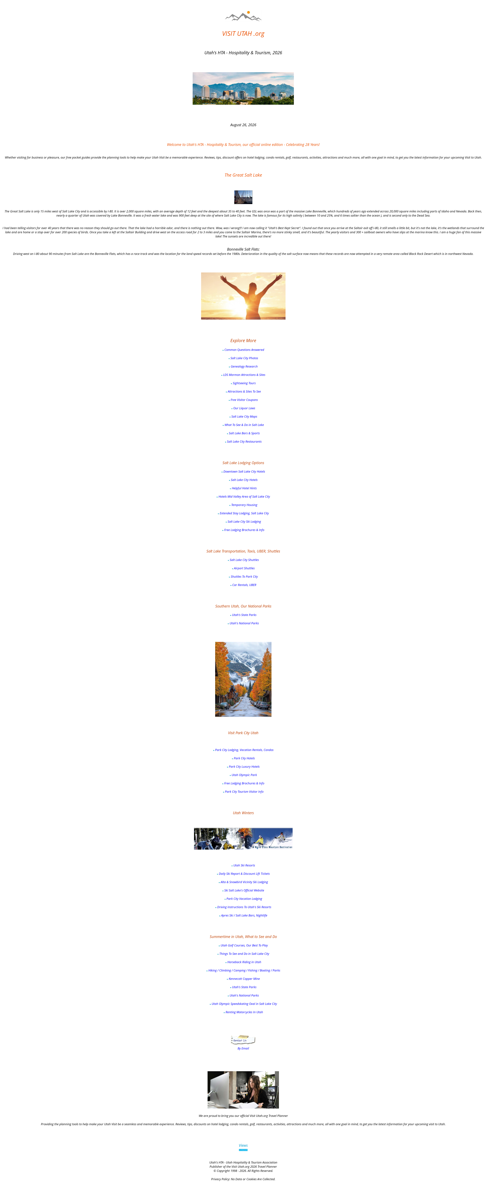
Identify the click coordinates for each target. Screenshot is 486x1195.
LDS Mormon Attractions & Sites (243, 375)
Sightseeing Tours (244, 383)
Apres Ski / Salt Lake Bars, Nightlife (243, 915)
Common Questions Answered (244, 350)
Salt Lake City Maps (244, 416)
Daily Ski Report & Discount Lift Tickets (244, 873)
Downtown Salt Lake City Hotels (244, 471)
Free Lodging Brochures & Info (243, 530)
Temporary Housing (243, 505)
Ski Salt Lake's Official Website (244, 890)
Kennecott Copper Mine (244, 979)
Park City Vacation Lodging (244, 899)
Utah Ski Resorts (244, 865)
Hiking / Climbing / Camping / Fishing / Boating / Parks (244, 970)
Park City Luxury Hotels (244, 766)
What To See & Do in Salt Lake (244, 425)
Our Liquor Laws (243, 408)
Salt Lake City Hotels (244, 480)
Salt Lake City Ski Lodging (244, 521)
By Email (243, 1048)
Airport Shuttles (244, 568)
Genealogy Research (244, 366)
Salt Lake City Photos (244, 358)
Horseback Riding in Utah (244, 962)
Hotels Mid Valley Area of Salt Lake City (244, 496)
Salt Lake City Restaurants (244, 441)
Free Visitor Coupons (244, 400)
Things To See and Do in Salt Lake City (244, 953)
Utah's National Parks (244, 623)
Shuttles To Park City (244, 576)
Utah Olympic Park (244, 775)
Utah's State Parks (243, 615)
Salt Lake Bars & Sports (244, 433)
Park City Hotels (244, 758)
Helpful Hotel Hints (244, 488)
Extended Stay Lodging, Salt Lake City (244, 513)
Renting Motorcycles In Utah (244, 1012)
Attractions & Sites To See (244, 391)
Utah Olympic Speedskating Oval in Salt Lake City (244, 1004)
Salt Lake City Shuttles (244, 560)
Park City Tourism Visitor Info (244, 791)
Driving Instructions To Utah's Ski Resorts (243, 907)
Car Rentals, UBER (243, 585)
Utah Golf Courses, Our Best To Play (244, 945)
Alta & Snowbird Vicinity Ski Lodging (244, 882)
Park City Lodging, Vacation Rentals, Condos (244, 750)
